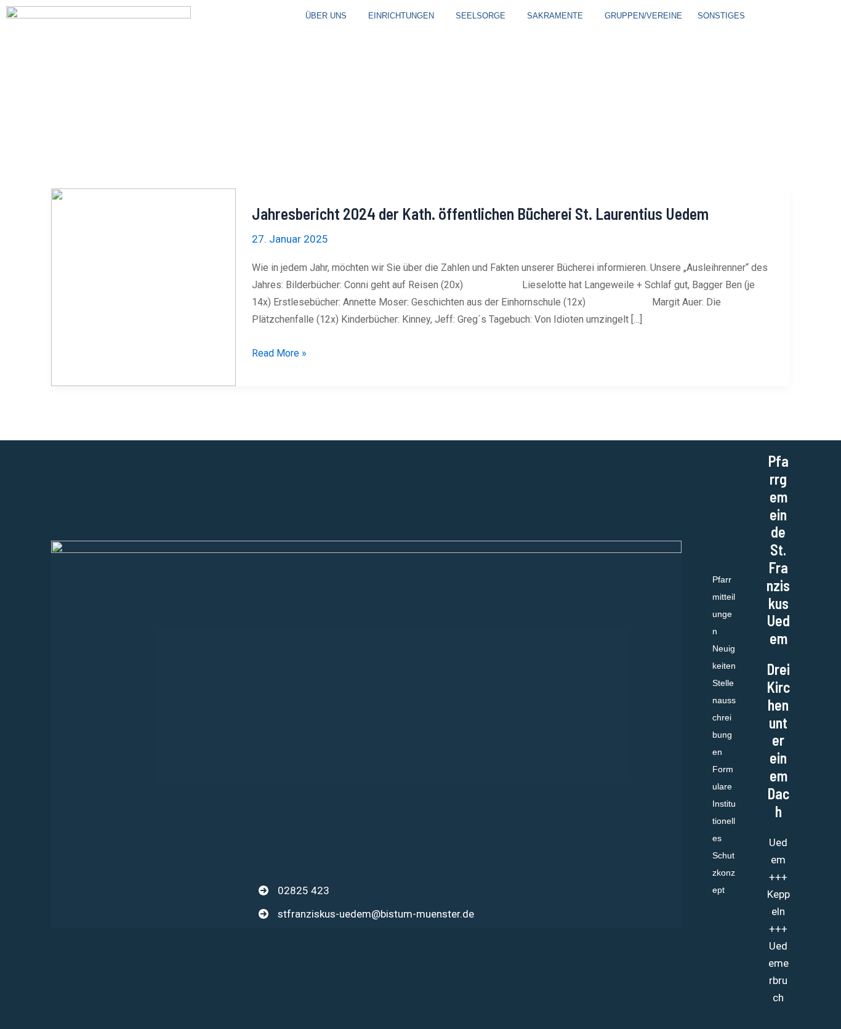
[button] (329, 15)
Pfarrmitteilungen (723, 605)
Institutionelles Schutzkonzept (724, 847)
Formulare (722, 777)
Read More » (279, 352)
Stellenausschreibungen (724, 717)
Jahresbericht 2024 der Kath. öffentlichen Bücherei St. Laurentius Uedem (480, 213)
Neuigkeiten (724, 657)
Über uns (326, 15)
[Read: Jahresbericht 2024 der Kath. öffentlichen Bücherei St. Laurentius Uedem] (143, 286)
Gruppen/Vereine (643, 15)
